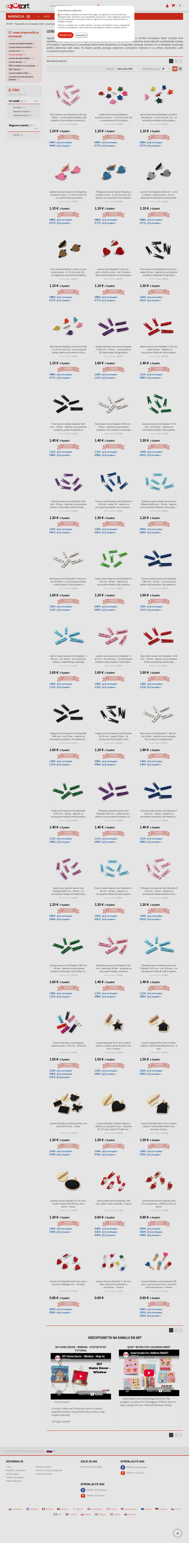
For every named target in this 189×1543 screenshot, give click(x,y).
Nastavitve (81, 35)
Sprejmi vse (65, 35)
